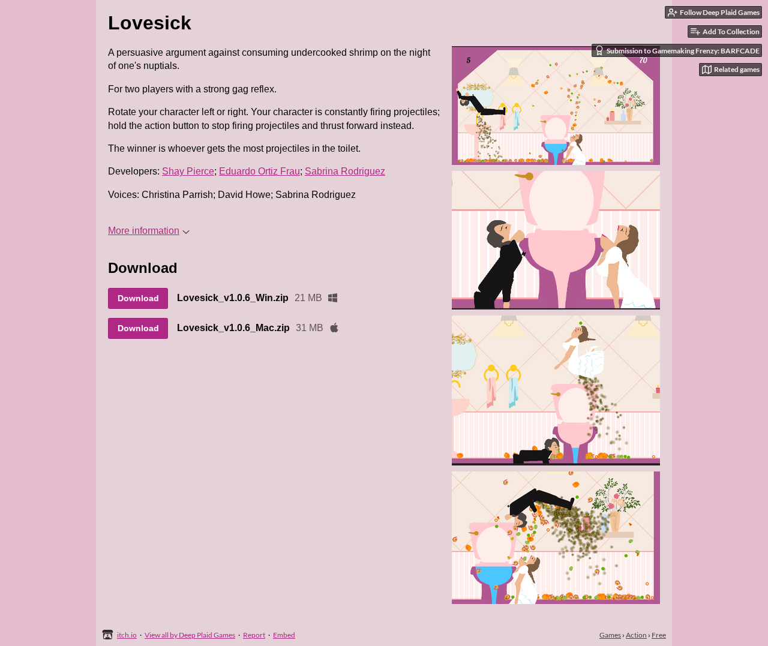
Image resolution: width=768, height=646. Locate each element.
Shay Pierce (188, 171)
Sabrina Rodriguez (345, 171)
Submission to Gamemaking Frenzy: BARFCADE (683, 50)
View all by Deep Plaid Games (190, 634)
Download (138, 298)
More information (143, 231)
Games (610, 634)
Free (659, 634)
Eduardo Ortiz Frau (259, 171)
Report (254, 634)
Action (636, 634)
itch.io (127, 634)
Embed (284, 634)
